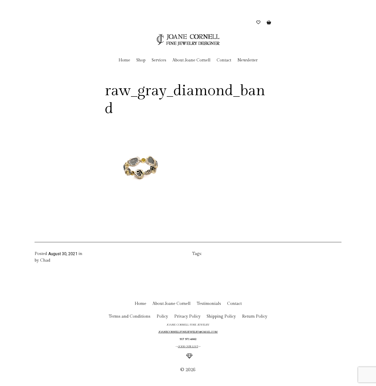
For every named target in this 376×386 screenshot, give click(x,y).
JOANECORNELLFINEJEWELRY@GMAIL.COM (188, 332)
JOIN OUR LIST (188, 346)
